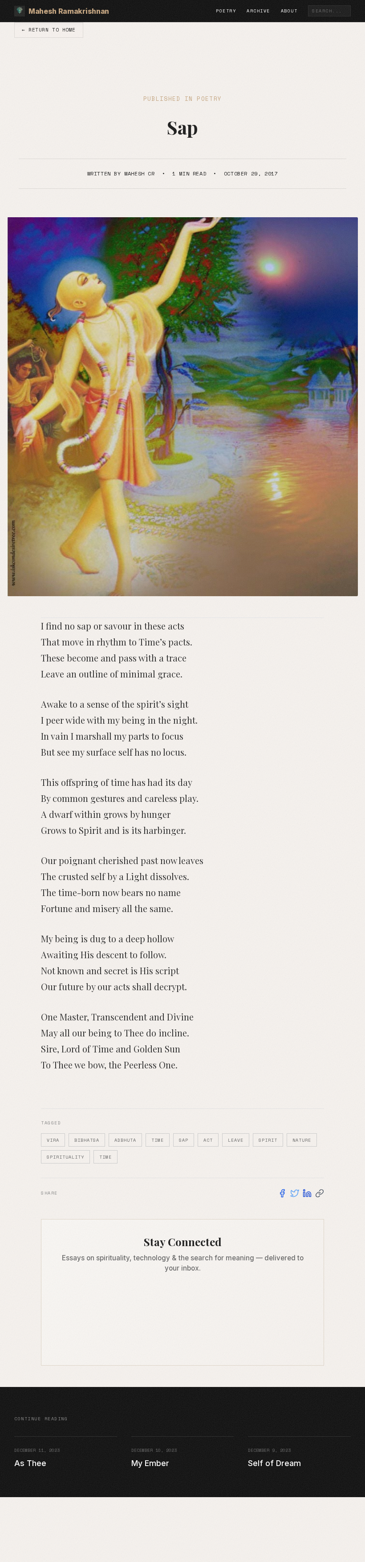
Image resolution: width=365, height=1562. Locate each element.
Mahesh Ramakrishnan (68, 11)
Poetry (226, 11)
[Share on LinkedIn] (307, 1193)
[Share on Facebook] (282, 1193)
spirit (268, 1140)
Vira (53, 1140)
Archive (258, 11)
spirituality (65, 1157)
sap (183, 1140)
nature (301, 1140)
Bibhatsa (86, 1140)
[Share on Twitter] (294, 1193)
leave (235, 1140)
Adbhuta (125, 1140)
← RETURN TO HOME (49, 29)
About (289, 11)
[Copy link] (319, 1193)
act (208, 1140)
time (157, 1140)
